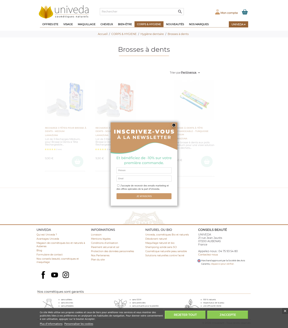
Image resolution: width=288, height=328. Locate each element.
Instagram (66, 275)
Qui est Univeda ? (46, 234)
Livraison (96, 234)
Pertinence (191, 73)
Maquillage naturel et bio (159, 242)
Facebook (43, 278)
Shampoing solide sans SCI (161, 247)
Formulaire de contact (49, 254)
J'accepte (228, 315)
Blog (39, 250)
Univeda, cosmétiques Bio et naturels (167, 234)
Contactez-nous (208, 254)
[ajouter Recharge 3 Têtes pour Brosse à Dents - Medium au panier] (77, 161)
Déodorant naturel (156, 238)
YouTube (55, 275)
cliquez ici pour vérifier (222, 264)
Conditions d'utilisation (104, 242)
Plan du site (98, 259)
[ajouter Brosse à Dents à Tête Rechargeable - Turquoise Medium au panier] (207, 161)
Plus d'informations (51, 323)
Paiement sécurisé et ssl (105, 247)
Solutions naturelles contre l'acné (164, 255)
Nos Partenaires (100, 255)
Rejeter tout (185, 315)
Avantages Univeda (47, 238)
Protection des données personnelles (112, 251)
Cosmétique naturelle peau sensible (166, 251)
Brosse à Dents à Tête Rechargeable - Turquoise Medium (191, 131)
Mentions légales (101, 238)
